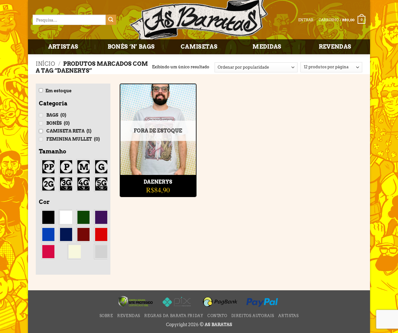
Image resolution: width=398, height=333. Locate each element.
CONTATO (217, 315)
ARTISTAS (63, 46)
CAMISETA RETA (68, 131)
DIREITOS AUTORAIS (252, 315)
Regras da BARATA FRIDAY (173, 315)
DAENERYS (158, 182)
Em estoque (58, 91)
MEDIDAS (266, 46)
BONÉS (58, 123)
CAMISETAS (199, 46)
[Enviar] (111, 20)
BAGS (56, 115)
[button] (342, 20)
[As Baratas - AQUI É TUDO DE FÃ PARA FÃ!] (199, 20)
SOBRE (106, 315)
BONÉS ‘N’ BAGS (131, 46)
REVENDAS (335, 46)
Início (45, 63)
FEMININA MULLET (73, 139)
